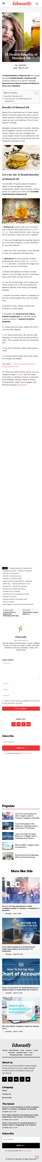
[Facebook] (13, 724)
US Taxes (5, 1111)
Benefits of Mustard (25, 571)
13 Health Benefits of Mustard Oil (20, 568)
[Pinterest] (23, 724)
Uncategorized (21, 50)
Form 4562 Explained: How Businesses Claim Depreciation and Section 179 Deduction (26, 826)
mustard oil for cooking (11, 591)
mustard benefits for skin (21, 583)
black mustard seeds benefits (13, 581)
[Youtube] (28, 1079)
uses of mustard (8, 602)
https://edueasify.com (21, 640)
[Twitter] (18, 724)
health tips (6, 583)
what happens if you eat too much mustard (18, 604)
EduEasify (29, 581)
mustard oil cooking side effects (14, 589)
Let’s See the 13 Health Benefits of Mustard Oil (18, 100)
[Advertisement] (21, 477)
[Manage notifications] (37, 1157)
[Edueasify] (21, 628)
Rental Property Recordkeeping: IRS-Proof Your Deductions (27, 856)
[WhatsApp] (28, 724)
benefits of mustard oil (11, 573)
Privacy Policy (26, 753)
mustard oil (7, 586)
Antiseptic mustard (9, 571)
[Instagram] (10, 1079)
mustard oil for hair (10, 596)
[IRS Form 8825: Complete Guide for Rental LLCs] (7, 846)
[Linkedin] (16, 1079)
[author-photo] (3, 913)
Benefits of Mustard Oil (13, 96)
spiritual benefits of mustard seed (15, 599)
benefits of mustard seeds (12, 578)
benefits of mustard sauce (12, 576)
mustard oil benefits (20, 586)
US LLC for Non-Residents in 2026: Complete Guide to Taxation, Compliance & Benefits (27, 816)
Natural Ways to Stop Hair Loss (30, 613)
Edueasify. (20, 375)
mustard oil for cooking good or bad (16, 594)
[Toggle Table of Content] (35, 93)
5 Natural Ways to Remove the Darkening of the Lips (11, 614)
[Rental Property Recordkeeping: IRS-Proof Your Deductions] (7, 856)
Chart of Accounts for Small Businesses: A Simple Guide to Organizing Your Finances (26, 836)
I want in (19, 748)
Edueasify (22, 65)
